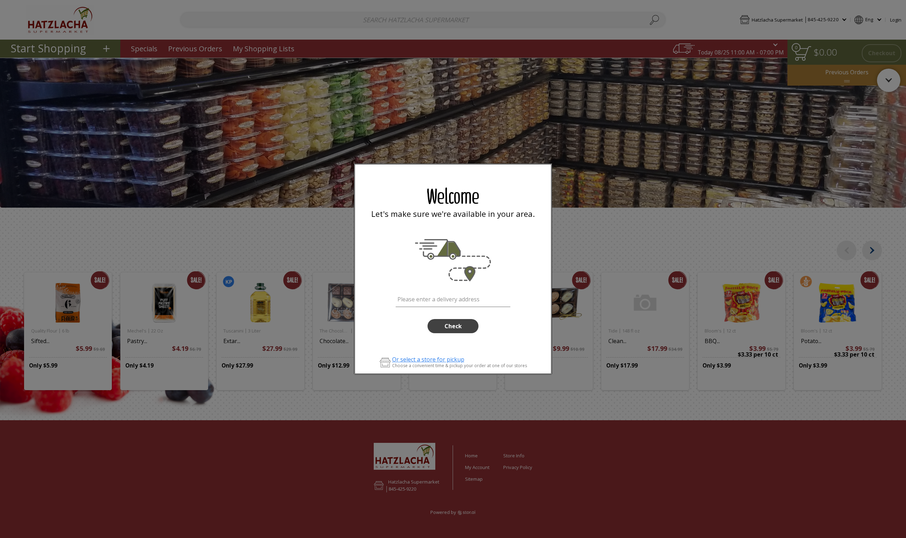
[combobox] (453, 298)
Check (453, 326)
